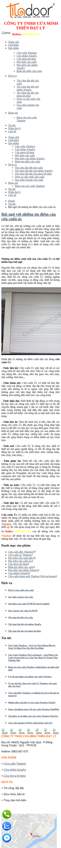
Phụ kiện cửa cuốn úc (19, 561)
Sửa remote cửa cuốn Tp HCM (22, 610)
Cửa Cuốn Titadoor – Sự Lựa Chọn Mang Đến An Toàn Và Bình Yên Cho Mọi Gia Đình (31, 646)
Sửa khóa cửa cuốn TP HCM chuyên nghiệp (28, 603)
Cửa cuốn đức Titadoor (20, 551)
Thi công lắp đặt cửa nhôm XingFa (24, 624)
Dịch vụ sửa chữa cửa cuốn (21, 590)
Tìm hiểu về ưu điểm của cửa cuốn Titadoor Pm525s (33, 716)
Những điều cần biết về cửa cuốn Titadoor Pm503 (31, 702)
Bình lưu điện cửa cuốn (20, 567)
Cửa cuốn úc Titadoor (20, 554)
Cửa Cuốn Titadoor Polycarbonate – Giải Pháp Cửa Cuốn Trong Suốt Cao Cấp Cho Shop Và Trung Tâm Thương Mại (33, 658)
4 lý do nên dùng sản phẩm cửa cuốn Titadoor (30, 676)
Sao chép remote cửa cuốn (20, 597)
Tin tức (12, 204)
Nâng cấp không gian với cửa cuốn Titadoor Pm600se (33, 709)
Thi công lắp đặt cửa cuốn (20, 617)
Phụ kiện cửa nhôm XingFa (23, 570)
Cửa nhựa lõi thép (17, 564)
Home (11, 200)
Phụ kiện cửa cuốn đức (20, 558)
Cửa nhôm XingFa (18, 573)
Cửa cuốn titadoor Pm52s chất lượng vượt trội (30, 723)
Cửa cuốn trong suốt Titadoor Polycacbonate (32, 576)
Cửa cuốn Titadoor (15, 763)
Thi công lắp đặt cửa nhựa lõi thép (24, 631)
